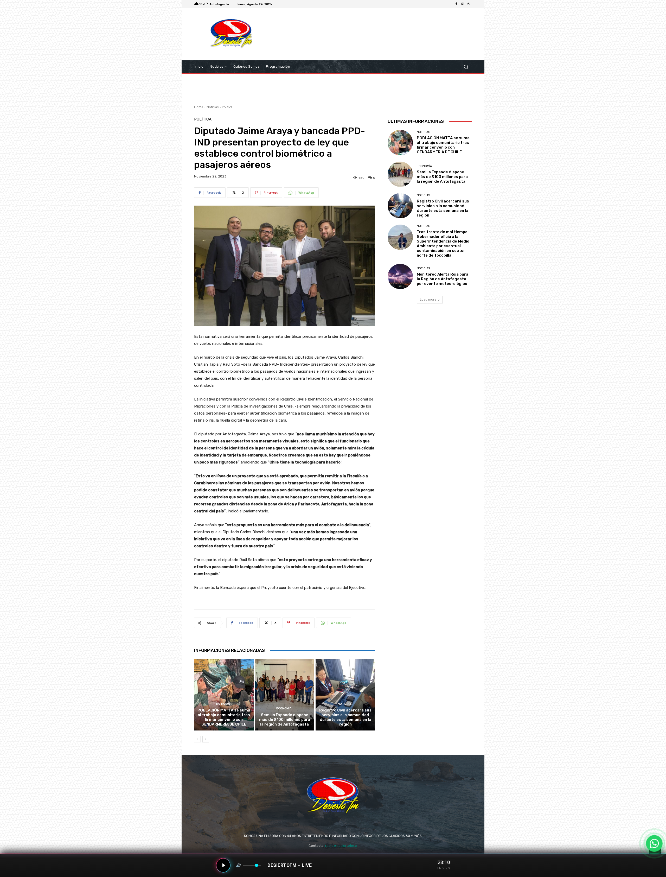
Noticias (213, 107)
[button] (466, 67)
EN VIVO (443, 868)
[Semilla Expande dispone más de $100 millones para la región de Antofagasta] (285, 694)
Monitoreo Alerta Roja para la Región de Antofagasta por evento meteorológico (442, 279)
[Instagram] (462, 4)
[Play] (223, 865)
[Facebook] (456, 4)
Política (227, 107)
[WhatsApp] (469, 4)
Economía (284, 708)
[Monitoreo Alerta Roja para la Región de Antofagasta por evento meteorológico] (400, 276)
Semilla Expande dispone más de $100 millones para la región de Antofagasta (284, 720)
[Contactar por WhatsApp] (654, 843)
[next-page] (205, 739)
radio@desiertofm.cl (341, 846)
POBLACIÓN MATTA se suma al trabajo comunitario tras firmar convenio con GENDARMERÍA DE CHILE (223, 717)
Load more (428, 299)
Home (198, 107)
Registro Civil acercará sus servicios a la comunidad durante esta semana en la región (345, 717)
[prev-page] (197, 739)
